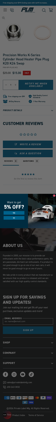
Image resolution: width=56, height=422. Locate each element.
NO (14, 218)
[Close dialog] (54, 196)
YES (14, 213)
